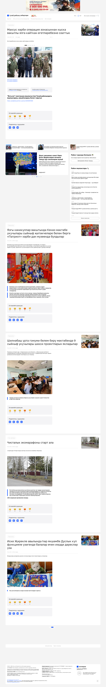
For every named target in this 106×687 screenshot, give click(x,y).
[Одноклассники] (14, 127)
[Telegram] (18, 127)
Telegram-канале (13, 90)
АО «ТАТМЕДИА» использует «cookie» (14, 680)
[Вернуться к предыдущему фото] (9, 62)
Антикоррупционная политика (13, 679)
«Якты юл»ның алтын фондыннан (21, 18)
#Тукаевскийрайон (12, 79)
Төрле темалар (57, 645)
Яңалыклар (11, 25)
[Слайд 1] (32, 176)
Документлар (48, 645)
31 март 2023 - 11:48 (10, 240)
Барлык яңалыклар (85, 218)
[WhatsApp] (21, 320)
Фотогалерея (48, 18)
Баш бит (9, 18)
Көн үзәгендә (11, 438)
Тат (80, 15)
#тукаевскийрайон (12, 81)
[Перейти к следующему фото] (50, 62)
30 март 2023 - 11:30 (10, 446)
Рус (75, 15)
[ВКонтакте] (10, 127)
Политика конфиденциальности (13, 682)
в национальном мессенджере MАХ (40, 90)
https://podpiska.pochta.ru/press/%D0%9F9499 (20, 100)
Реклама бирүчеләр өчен (37, 18)
